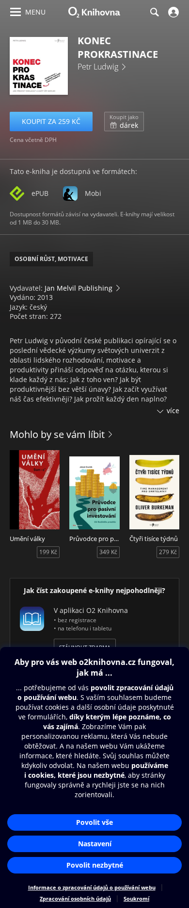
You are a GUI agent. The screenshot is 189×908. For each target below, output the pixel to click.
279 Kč (168, 552)
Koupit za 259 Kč (51, 121)
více (173, 410)
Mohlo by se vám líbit (57, 434)
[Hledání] (154, 12)
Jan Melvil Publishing (78, 288)
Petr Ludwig (98, 66)
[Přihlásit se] (172, 12)
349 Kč (108, 552)
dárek (124, 121)
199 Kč (48, 552)
